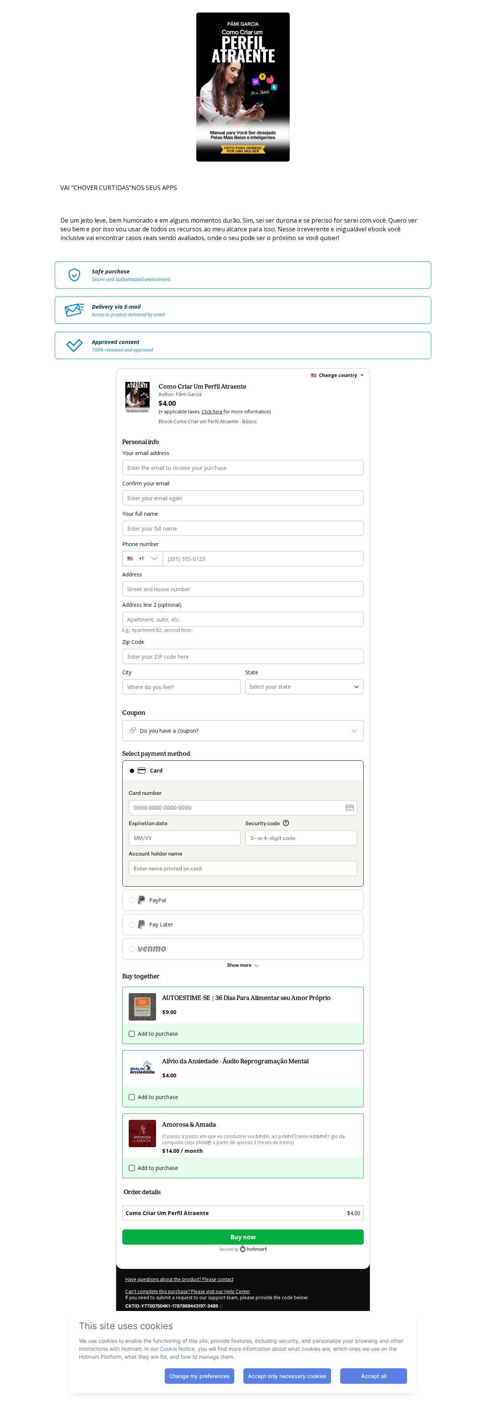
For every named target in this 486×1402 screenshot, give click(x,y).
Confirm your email (145, 483)
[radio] (132, 771)
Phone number (140, 544)
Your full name (140, 513)
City (126, 672)
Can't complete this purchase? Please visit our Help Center (187, 1291)
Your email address (145, 453)
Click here (212, 411)
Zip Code (133, 641)
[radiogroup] (243, 859)
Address (132, 574)
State (251, 672)
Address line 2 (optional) (151, 604)
